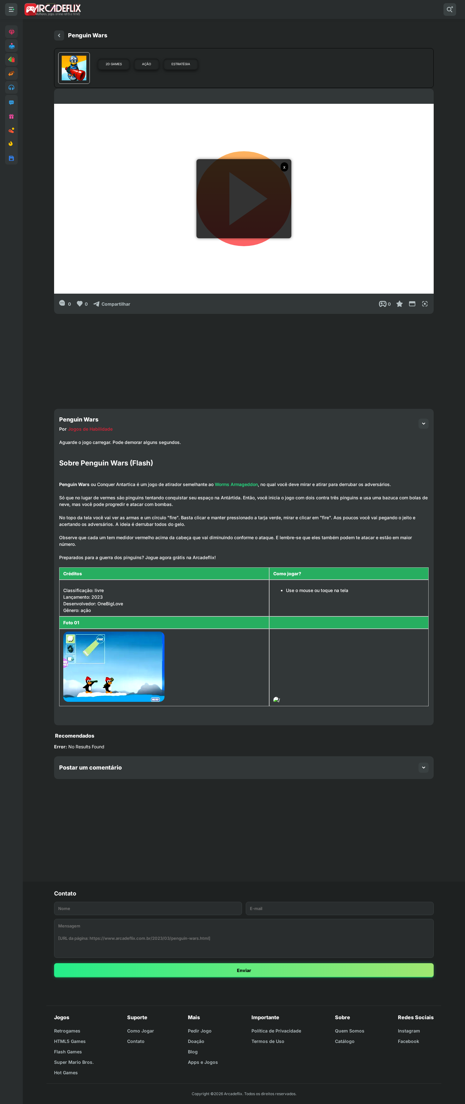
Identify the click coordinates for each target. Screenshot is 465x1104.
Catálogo (345, 1041)
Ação (146, 64)
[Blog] (11, 130)
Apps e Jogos (203, 1062)
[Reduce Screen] (412, 303)
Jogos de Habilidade (90, 429)
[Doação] (11, 116)
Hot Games (66, 1072)
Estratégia (180, 64)
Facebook (408, 1041)
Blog (193, 1051)
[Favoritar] (399, 303)
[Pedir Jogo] (11, 102)
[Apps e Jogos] (11, 158)
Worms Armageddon (236, 484)
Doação (196, 1041)
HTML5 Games (70, 1041)
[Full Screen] (425, 303)
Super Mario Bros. (74, 1062)
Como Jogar (140, 1030)
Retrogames (67, 1030)
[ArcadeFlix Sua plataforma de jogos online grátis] (52, 9)
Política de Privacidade (276, 1030)
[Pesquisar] (449, 9)
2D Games (114, 64)
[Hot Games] (11, 144)
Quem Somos (349, 1030)
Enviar (244, 970)
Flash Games (68, 1051)
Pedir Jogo (200, 1030)
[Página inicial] (59, 35)
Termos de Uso (267, 1041)
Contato (136, 1041)
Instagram (409, 1030)
